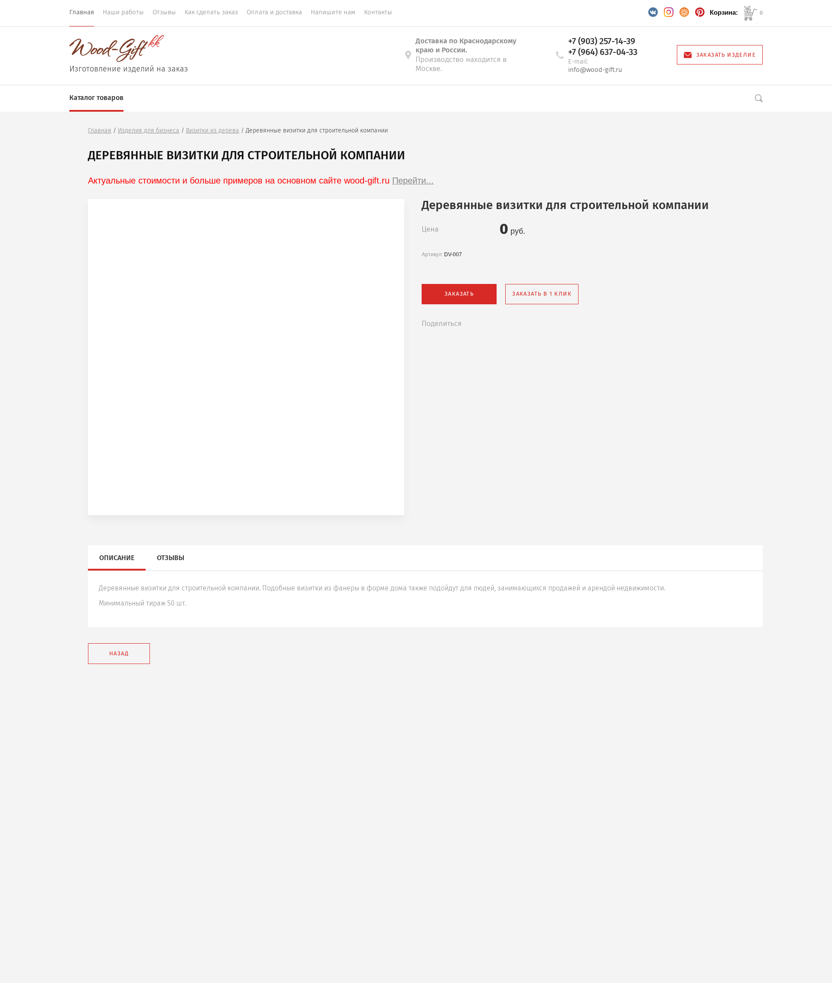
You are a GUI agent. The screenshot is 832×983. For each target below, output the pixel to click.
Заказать (459, 293)
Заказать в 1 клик (542, 293)
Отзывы (164, 12)
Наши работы (123, 12)
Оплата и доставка (274, 12)
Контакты (378, 12)
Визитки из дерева (212, 130)
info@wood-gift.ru (595, 70)
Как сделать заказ (211, 12)
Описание (116, 558)
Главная (81, 12)
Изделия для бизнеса (148, 130)
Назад (119, 653)
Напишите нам (333, 12)
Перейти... (413, 180)
